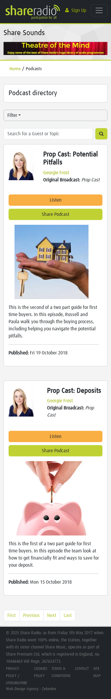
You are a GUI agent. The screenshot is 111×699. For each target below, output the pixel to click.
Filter (12, 115)
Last (68, 615)
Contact (82, 669)
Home (15, 69)
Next (51, 615)
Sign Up (78, 10)
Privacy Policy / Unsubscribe (16, 676)
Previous (31, 615)
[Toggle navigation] (99, 10)
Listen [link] (56, 200)
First (11, 615)
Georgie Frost (56, 172)
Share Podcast (55, 214)
